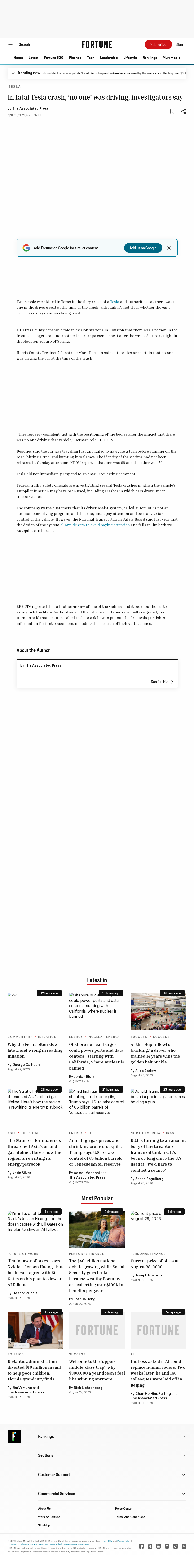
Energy (76, 1036)
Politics (16, 1354)
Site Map (44, 1525)
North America (145, 1133)
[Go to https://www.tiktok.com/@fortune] (175, 1546)
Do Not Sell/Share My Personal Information (69, 1544)
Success (139, 1036)
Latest (33, 57)
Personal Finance (86, 1253)
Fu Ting (165, 1394)
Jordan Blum (84, 1077)
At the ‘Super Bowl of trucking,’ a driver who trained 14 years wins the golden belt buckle (155, 1053)
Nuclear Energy (104, 1036)
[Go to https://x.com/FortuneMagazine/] (150, 1546)
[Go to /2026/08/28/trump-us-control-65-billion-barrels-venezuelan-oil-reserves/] (97, 1107)
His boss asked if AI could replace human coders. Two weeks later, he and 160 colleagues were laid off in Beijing (158, 1373)
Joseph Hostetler (149, 1275)
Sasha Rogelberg (149, 1179)
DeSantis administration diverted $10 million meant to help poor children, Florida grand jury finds (34, 1370)
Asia (12, 1133)
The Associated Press (30, 108)
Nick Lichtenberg (88, 1388)
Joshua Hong (84, 1299)
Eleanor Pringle (25, 1293)
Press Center (124, 1508)
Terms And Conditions (130, 1517)
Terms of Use (107, 1540)
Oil (92, 1133)
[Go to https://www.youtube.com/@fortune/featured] (184, 1546)
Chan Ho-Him (146, 1394)
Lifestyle (130, 57)
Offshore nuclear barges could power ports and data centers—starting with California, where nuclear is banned (96, 1056)
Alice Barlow (145, 1071)
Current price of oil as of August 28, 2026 (155, 1263)
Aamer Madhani (87, 1173)
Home (18, 57)
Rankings (150, 57)
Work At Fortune (49, 1517)
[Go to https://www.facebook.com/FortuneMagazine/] (141, 1546)
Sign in (181, 44)
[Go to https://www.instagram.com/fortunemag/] (167, 1546)
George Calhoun (26, 1065)
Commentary (20, 1036)
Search (24, 44)
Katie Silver (21, 1173)
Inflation (47, 1036)
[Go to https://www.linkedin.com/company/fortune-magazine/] (158, 1546)
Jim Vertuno (22, 1388)
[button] (18, 57)
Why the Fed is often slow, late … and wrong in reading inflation (35, 1050)
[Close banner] (169, 248)
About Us (44, 1508)
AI (132, 1354)
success (161, 1036)
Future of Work (23, 1253)
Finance (75, 57)
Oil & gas (31, 1133)
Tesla (14, 86)
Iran (170, 1133)
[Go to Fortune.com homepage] (97, 44)
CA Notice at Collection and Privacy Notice (28, 1544)
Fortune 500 (53, 57)
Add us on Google (143, 248)
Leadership (109, 57)
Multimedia (172, 57)
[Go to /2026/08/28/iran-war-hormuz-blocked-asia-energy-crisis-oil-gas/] (35, 1107)
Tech (90, 57)
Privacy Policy (124, 1540)
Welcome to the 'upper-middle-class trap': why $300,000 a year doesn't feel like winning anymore (97, 1370)
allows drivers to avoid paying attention (95, 524)
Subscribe (158, 44)
